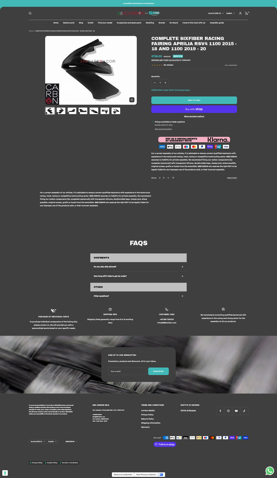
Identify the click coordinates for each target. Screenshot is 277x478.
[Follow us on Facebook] (220, 411)
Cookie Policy (52, 463)
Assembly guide (217, 23)
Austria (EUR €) (214, 13)
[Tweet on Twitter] (168, 178)
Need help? (232, 178)
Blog (81, 23)
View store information (163, 129)
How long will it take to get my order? (110, 276)
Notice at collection (123, 474)
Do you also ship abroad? (105, 266)
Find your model (105, 23)
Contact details (148, 410)
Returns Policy (147, 419)
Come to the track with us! (194, 23)
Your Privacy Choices (146, 474)
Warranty (145, 427)
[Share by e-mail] (173, 178)
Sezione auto (68, 23)
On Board (174, 23)
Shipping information (150, 423)
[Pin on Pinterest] (163, 178)
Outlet (90, 23)
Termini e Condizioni (70, 463)
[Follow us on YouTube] (236, 411)
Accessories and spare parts (129, 23)
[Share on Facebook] (159, 178)
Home (55, 23)
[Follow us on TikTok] (244, 411)
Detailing (150, 23)
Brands (162, 23)
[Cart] (246, 13)
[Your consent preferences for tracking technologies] (5, 473)
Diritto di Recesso (188, 410)
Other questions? (101, 296)
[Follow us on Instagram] (228, 411)
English (229, 13)
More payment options (194, 116)
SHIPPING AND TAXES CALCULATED (165, 60)
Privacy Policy (147, 414)
